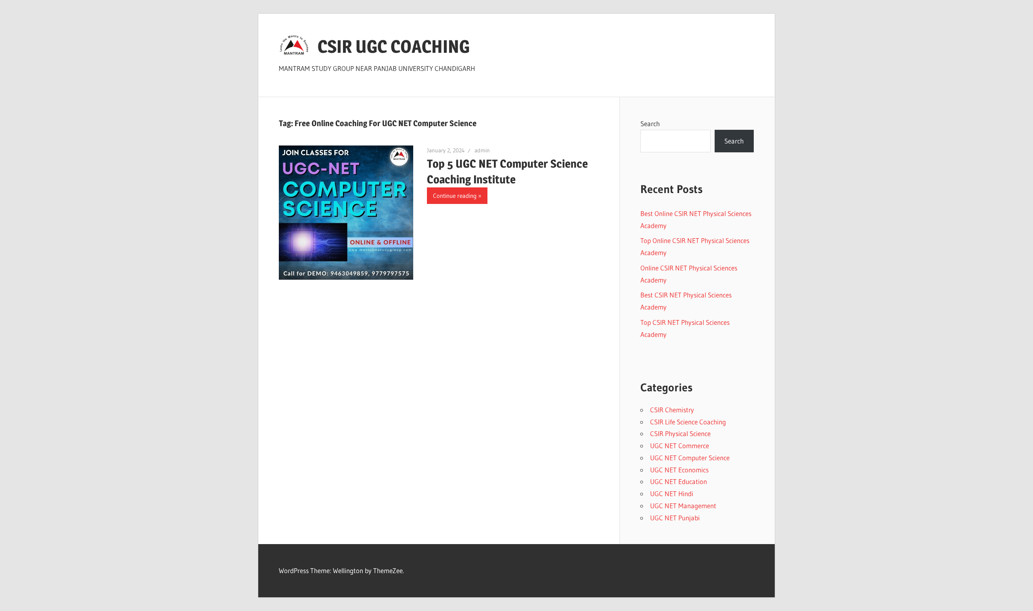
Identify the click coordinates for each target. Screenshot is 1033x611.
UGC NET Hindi (671, 493)
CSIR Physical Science (680, 433)
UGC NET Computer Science (690, 457)
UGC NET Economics (679, 470)
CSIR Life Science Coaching (688, 422)
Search (650, 123)
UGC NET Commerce (679, 445)
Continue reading (455, 196)
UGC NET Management (683, 505)
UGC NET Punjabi (675, 517)
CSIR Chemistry (672, 409)
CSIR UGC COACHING (394, 46)
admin (482, 150)
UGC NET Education (678, 481)
